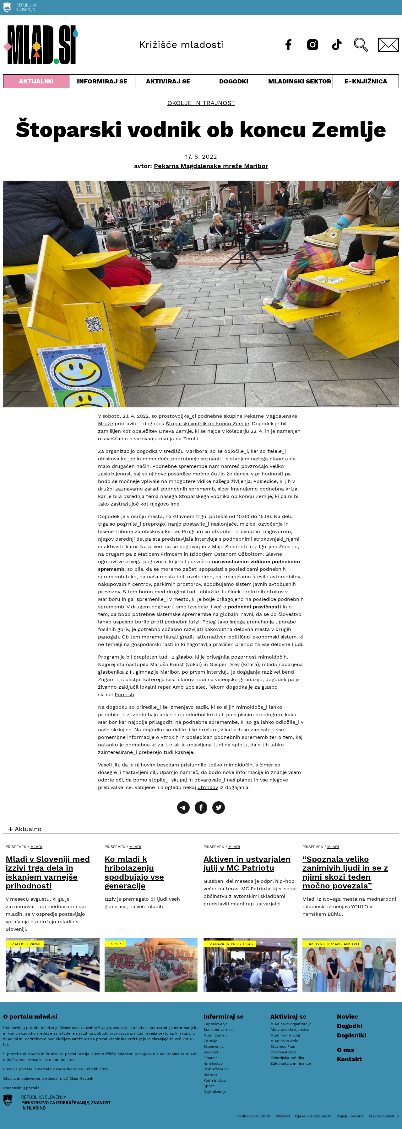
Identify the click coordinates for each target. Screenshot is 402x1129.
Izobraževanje (216, 1069)
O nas (345, 1049)
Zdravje (210, 1041)
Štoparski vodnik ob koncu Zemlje (207, 424)
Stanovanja (214, 1046)
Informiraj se (102, 82)
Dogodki (233, 81)
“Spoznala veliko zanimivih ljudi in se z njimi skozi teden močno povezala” (345, 872)
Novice (347, 1016)
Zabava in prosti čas (231, 944)
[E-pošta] (388, 45)
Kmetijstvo (213, 1063)
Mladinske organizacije (291, 1024)
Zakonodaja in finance (290, 1063)
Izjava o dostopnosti (313, 1116)
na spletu (236, 745)
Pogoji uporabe (350, 1116)
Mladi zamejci (216, 1035)
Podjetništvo (215, 1080)
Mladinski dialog (285, 1035)
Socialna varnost (219, 1029)
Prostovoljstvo (283, 1052)
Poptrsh (124, 694)
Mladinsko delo (284, 1041)
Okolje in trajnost (201, 103)
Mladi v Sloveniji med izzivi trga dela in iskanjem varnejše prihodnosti (48, 872)
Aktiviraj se (168, 82)
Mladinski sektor (300, 82)
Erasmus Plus (282, 1046)
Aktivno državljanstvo (334, 944)
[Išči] (361, 45)
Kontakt (349, 1059)
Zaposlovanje (27, 944)
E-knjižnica (366, 81)
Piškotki (283, 1116)
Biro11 (265, 1116)
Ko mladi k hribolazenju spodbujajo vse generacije (134, 872)
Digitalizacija (215, 1091)
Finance (211, 1058)
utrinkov (208, 787)
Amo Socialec (189, 687)
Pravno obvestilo (384, 1116)
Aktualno (37, 82)
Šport (117, 944)
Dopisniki (351, 1035)
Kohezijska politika (287, 1058)
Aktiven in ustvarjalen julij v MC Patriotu (247, 863)
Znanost (211, 1052)
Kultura (210, 1075)
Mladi (36, 847)
